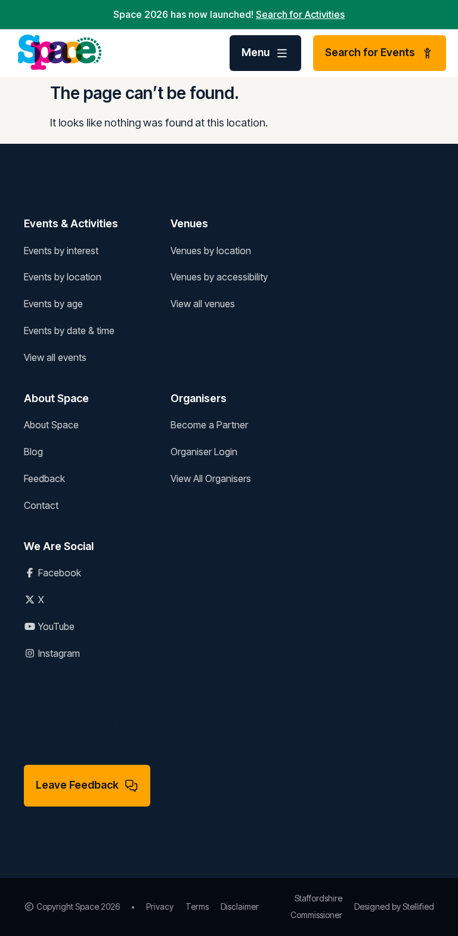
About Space (51, 425)
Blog (33, 452)
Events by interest (61, 251)
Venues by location (211, 251)
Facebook (58, 573)
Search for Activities (300, 14)
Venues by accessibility (219, 277)
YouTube (55, 626)
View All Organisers (211, 478)
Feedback (44, 478)
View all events (55, 357)
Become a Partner (209, 425)
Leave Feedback (77, 785)
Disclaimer (240, 906)
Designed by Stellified (394, 906)
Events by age (53, 304)
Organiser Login (204, 452)
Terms (197, 906)
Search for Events (370, 52)
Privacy (160, 906)
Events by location (62, 277)
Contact (41, 505)
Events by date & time (69, 330)
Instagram (58, 653)
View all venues (203, 304)
